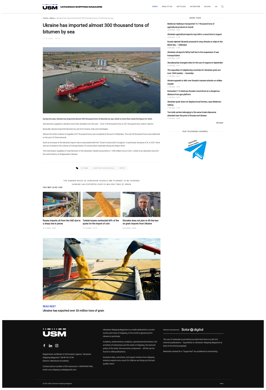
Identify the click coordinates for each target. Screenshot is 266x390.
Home (45, 18)
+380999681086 (85, 366)
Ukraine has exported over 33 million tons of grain (101, 184)
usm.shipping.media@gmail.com (62, 370)
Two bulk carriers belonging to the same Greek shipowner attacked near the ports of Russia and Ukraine (191, 114)
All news (219, 123)
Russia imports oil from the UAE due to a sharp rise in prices (61, 222)
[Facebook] (44, 345)
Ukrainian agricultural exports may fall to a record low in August (194, 34)
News (155, 6)
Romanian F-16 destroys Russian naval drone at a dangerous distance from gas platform (193, 92)
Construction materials (104, 168)
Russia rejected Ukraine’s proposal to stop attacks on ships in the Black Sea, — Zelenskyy (195, 43)
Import (122, 168)
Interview (195, 6)
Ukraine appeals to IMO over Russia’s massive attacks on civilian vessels (194, 82)
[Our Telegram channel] (195, 150)
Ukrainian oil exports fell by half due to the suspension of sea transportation (193, 53)
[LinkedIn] (50, 345)
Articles (181, 6)
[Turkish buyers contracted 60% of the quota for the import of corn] (101, 204)
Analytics (167, 6)
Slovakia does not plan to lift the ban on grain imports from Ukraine (140, 222)
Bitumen (84, 168)
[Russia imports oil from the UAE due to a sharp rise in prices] (61, 204)
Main (221, 383)
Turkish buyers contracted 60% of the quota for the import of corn (101, 222)
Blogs (207, 6)
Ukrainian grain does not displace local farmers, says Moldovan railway (194, 103)
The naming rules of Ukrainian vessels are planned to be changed (101, 181)
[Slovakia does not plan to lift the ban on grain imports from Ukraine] (141, 204)
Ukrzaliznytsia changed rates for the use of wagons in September (195, 63)
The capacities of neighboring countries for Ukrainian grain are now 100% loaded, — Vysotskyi (194, 71)
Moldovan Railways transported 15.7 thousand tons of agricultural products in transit (190, 25)
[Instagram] (56, 345)
